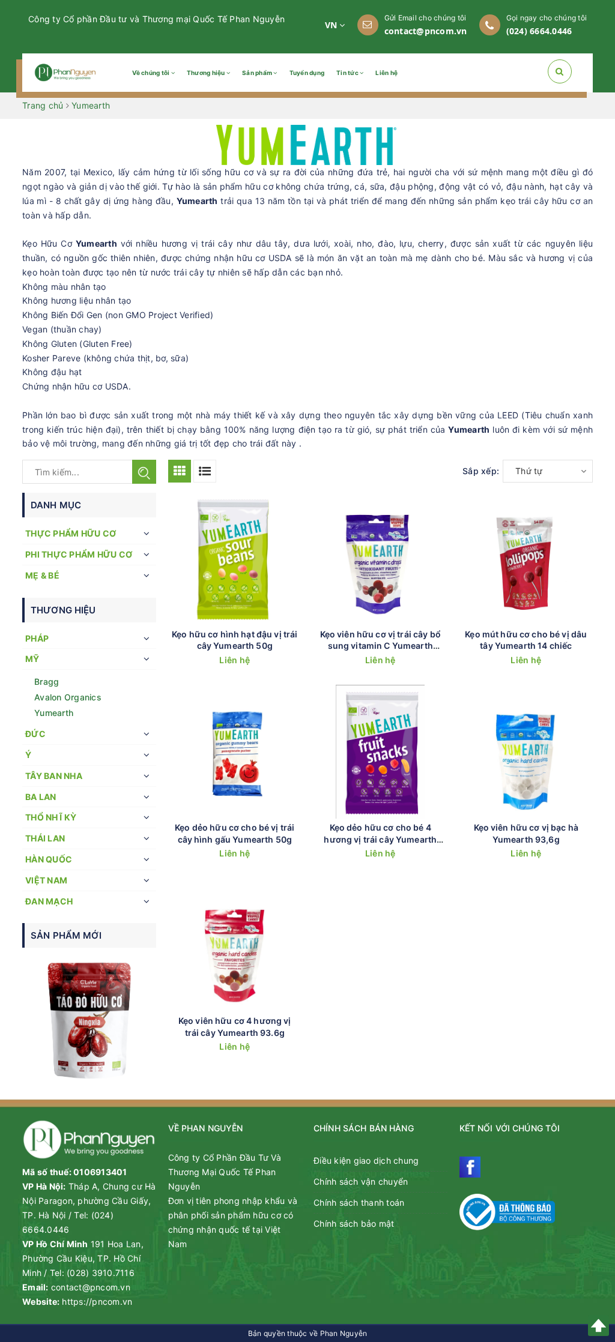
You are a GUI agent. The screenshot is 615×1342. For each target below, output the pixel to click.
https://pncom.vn (97, 1301)
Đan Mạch (49, 901)
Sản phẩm (257, 72)
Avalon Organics (67, 697)
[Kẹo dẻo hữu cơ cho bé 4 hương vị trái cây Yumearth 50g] (380, 752)
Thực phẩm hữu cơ (70, 533)
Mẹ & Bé (42, 575)
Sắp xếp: (480, 471)
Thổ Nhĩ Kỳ (51, 817)
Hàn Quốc (48, 859)
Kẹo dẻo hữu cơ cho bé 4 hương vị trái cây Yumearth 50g (380, 839)
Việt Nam (46, 880)
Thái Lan (45, 838)
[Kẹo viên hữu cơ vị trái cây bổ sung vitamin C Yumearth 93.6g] (380, 558)
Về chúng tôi (151, 72)
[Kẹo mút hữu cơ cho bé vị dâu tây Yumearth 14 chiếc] (526, 558)
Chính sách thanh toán (359, 1202)
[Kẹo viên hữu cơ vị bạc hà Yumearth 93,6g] (526, 752)
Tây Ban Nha (53, 776)
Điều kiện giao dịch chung (366, 1160)
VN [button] (332, 25)
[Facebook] (469, 1167)
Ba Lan (40, 797)
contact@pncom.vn (425, 31)
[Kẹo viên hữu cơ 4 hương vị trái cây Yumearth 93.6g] (235, 946)
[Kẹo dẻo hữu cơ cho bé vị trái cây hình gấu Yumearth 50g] (235, 752)
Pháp (37, 638)
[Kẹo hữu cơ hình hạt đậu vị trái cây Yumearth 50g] (235, 558)
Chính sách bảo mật (354, 1223)
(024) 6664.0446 (539, 31)
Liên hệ (386, 72)
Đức (35, 734)
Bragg (46, 681)
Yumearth (53, 713)
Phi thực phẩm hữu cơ (78, 554)
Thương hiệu (206, 72)
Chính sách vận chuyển (361, 1181)
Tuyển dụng (307, 72)
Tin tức (348, 72)
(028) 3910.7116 (101, 1273)
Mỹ (32, 659)
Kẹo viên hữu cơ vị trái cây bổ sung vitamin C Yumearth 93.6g (380, 646)
